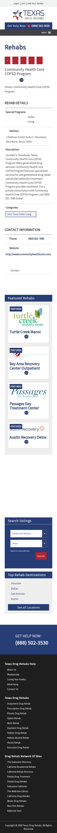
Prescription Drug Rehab (19, 708)
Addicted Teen (14, 810)
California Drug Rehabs (18, 796)
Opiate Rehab (14, 718)
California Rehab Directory (20, 771)
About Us (11, 669)
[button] (44, 32)
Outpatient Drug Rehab (18, 703)
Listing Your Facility (16, 679)
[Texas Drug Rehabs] (28, 19)
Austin (14, 599)
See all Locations (28, 607)
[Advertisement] (28, 486)
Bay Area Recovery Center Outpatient (25, 366)
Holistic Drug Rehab (17, 732)
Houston (16, 583)
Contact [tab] (14, 270)
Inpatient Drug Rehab (17, 727)
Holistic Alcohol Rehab (18, 737)
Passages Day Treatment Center (24, 406)
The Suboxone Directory (19, 761)
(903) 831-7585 (36, 238)
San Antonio (18, 593)
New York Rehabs (15, 805)
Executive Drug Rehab (18, 747)
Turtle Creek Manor (25, 331)
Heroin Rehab (14, 742)
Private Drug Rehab (16, 713)
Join (23, 3)
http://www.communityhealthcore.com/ (28, 254)
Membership (13, 674)
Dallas (14, 588)
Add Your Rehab (35, 3)
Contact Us (12, 689)
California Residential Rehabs (21, 766)
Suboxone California (17, 786)
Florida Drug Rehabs (17, 781)
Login (16, 3)
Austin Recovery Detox (28, 437)
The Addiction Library (17, 791)
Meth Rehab (13, 723)
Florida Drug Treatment (18, 776)
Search (41, 556)
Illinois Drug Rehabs (17, 800)
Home (8, 87)
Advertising (12, 684)
